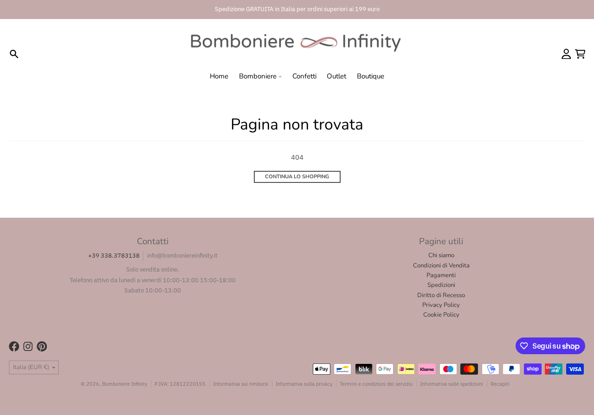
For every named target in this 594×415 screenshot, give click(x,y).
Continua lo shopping (297, 176)
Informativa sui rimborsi (240, 383)
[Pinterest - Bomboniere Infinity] (42, 346)
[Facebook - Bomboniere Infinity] (14, 346)
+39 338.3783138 (114, 255)
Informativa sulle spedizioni (451, 383)
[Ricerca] (14, 54)
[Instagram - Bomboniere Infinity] (28, 346)
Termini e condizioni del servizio (376, 383)
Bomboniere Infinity (124, 383)
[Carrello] (580, 54)
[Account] (566, 54)
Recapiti (500, 383)
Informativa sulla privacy (304, 383)
